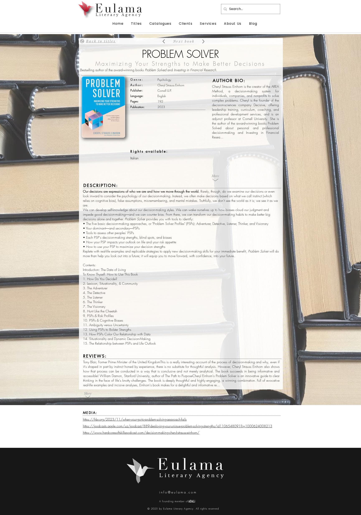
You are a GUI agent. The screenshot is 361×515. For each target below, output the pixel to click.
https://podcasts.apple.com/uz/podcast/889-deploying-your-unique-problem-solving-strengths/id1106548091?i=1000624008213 (177, 426)
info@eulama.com (178, 492)
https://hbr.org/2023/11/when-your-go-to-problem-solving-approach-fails (135, 419)
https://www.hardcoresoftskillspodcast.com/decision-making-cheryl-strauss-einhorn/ (141, 432)
